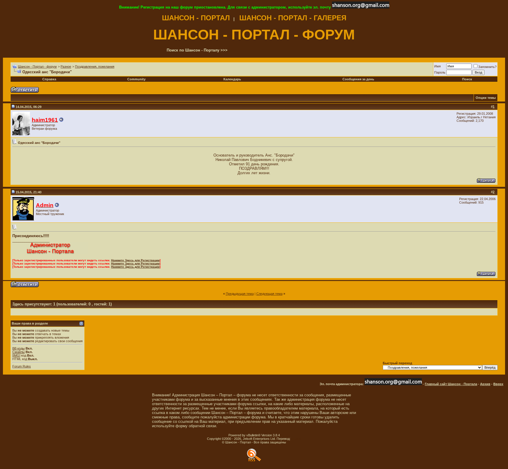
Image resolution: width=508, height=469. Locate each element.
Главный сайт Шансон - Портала (451, 384)
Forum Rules (21, 366)
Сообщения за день (358, 79)
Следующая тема (269, 293)
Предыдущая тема (240, 293)
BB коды (18, 348)
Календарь (232, 79)
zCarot (296, 438)
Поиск (467, 79)
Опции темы (486, 97)
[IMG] (16, 355)
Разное (66, 66)
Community (136, 79)
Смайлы (18, 352)
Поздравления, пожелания (94, 66)
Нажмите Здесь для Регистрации (135, 260)
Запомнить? (487, 67)
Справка (49, 79)
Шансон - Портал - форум (37, 66)
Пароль (439, 72)
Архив (485, 384)
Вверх (498, 384)
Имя (437, 66)
